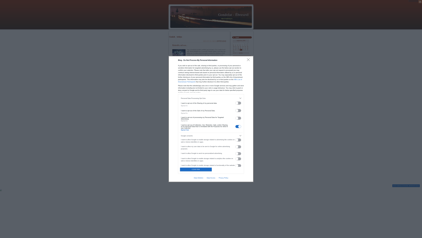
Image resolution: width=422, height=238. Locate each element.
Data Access (211, 178)
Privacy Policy (223, 178)
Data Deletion (198, 178)
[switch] (238, 103)
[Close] (249, 60)
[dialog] (211, 119)
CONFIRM (196, 169)
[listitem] (211, 98)
